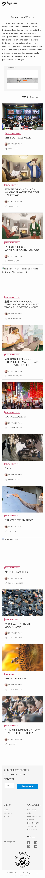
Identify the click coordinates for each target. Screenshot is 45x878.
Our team (8, 813)
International (32, 829)
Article (6, 810)
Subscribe (27, 786)
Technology (31, 826)
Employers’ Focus (34, 816)
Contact (7, 816)
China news (31, 810)
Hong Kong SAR (33, 823)
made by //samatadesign (22, 875)
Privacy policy (9, 842)
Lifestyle (30, 820)
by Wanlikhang (15, 144)
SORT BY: (25, 97)
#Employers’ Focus (13, 133)
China (29, 813)
